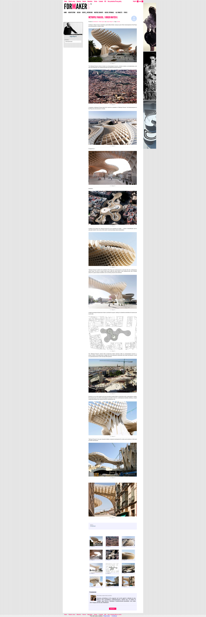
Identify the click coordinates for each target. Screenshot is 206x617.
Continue (114, 616)
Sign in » (112, 608)
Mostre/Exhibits (98, 12)
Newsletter (90, 1)
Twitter (95, 1)
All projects (119, 12)
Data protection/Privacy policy (114, 1)
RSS (105, 1)
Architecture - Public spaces (99, 21)
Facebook (101, 1)
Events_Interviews (87, 12)
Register (135, 1)
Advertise (79, 1)
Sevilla (118, 21)
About (65, 1)
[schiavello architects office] (149, 124)
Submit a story (72, 1)
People (125, 12)
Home (65, 12)
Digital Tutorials (109, 12)
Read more (106, 616)
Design (79, 12)
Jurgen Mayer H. (73, 36)
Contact (84, 1)
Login (141, 1)
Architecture (71, 12)
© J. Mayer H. (92, 546)
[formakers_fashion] (149, 27)
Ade (98, 595)
